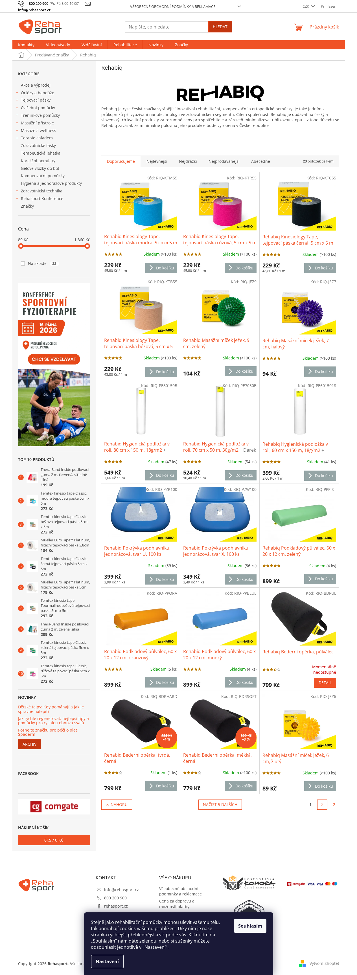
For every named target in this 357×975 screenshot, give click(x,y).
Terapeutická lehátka (40, 153)
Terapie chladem (37, 137)
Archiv (29, 744)
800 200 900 (115, 898)
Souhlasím (250, 926)
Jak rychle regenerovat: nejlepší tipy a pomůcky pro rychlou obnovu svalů (53, 720)
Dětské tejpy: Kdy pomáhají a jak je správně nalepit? (51, 709)
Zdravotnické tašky (38, 145)
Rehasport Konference (42, 198)
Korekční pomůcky (38, 160)
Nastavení (107, 961)
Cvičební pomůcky (38, 107)
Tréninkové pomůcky (40, 115)
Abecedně (260, 161)
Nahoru (119, 804)
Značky (27, 206)
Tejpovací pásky (36, 100)
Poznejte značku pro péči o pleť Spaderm (47, 732)
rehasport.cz (116, 906)
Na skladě (42, 263)
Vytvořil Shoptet (324, 963)
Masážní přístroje (37, 123)
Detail (325, 682)
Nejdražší (188, 161)
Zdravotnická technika (41, 191)
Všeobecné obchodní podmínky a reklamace (172, 6)
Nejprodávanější (224, 161)
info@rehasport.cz (121, 889)
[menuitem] (26, 44)
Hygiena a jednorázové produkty (51, 183)
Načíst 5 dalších (220, 804)
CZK (306, 6)
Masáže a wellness (38, 130)
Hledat (220, 26)
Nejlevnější (156, 161)
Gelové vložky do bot (40, 168)
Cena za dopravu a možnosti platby (176, 903)
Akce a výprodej (36, 85)
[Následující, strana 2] (322, 805)
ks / (53, 840)
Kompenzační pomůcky (43, 175)
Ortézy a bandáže (37, 92)
